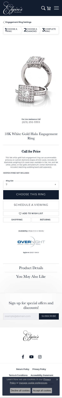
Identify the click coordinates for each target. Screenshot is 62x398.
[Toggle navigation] (56, 8)
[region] (31, 79)
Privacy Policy (39, 369)
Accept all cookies (42, 390)
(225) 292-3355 (31, 122)
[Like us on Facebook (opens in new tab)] (23, 357)
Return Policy (22, 369)
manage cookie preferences (33, 383)
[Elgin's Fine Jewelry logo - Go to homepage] (21, 8)
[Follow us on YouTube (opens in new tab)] (31, 357)
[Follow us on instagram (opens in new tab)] (40, 357)
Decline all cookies (20, 390)
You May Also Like (31, 276)
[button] (43, 8)
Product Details (31, 267)
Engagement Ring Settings (18, 22)
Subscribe (49, 316)
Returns (45, 220)
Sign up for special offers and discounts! (31, 305)
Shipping (16, 220)
